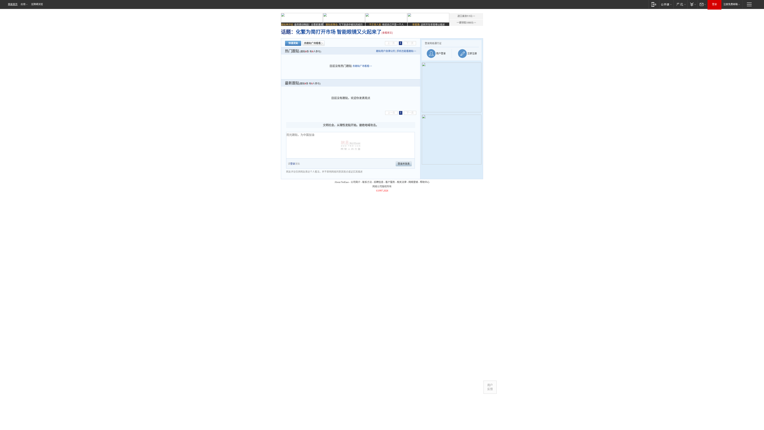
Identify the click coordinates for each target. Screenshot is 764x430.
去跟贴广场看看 (312, 43)
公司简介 (355, 182)
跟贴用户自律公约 (385, 51)
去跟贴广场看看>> (362, 66)
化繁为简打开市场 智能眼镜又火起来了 (339, 32)
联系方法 (367, 182)
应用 (23, 4)
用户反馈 (490, 387)
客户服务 (390, 182)
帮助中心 (425, 182)
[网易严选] (680, 4)
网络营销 (413, 182)
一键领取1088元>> (466, 22)
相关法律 (401, 182)
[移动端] (654, 4)
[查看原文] (387, 32)
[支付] (692, 4)
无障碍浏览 (37, 4)
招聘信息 (378, 182)
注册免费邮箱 (730, 4)
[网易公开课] (666, 4)
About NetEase (341, 182)
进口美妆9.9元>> (466, 16)
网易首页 (13, 4)
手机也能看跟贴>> (406, 51)
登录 (714, 4)
